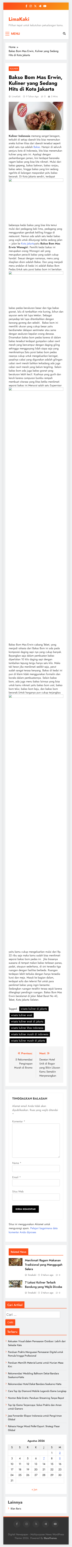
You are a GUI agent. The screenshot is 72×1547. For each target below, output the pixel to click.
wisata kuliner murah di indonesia (29, 1034)
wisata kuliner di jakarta (34, 1009)
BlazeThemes (50, 1538)
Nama (16, 1163)
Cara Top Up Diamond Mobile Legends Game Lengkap (37, 1391)
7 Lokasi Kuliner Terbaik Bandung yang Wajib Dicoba (43, 1284)
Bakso (36, 147)
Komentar (18, 1121)
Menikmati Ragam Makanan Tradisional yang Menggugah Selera (43, 1264)
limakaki (32, 1275)
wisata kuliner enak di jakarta (27, 1021)
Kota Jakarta (27, 243)
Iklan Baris (16, 1508)
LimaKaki (19, 19)
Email (16, 1177)
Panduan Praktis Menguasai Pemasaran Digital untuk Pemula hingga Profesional (35, 1354)
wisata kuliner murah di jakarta (28, 1041)
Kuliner (14, 68)
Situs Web (18, 1191)
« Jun (34, 1489)
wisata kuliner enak (21, 1015)
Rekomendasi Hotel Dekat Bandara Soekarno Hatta (34, 1384)
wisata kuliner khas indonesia (27, 1028)
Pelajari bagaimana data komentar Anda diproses (33, 1230)
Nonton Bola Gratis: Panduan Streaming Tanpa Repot (36, 1398)
